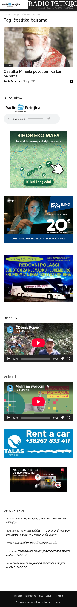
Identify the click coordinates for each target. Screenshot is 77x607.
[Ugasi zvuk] (62, 359)
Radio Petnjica (12, 81)
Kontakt (59, 595)
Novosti (8, 65)
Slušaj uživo (45, 595)
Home (7, 14)
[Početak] (8, 359)
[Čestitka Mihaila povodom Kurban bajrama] (38, 47)
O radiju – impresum (25, 595)
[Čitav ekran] (68, 359)
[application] (38, 342)
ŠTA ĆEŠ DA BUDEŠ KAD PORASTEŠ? (36, 543)
